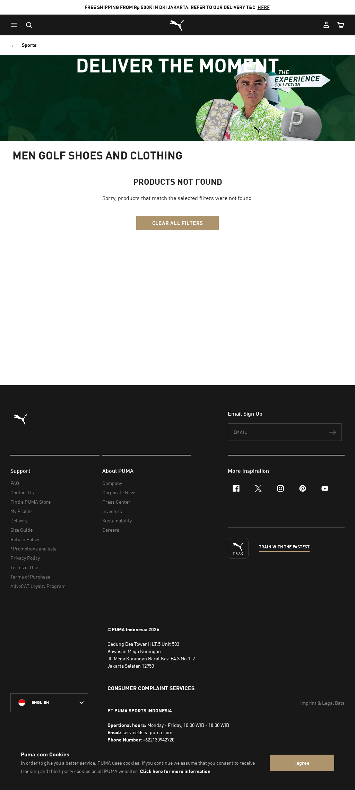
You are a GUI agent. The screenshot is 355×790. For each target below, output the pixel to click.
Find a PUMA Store (30, 502)
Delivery (18, 520)
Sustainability (117, 520)
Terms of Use (24, 567)
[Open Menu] (15, 25)
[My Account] (326, 25)
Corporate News (119, 492)
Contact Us (22, 492)
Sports (29, 45)
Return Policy (24, 539)
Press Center (116, 502)
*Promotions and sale (33, 549)
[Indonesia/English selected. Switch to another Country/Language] (49, 703)
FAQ (14, 483)
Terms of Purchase (30, 577)
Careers (110, 530)
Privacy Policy (25, 558)
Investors (112, 511)
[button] (15, 25)
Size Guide (21, 530)
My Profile (21, 511)
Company (112, 483)
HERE (264, 7)
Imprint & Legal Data (322, 703)
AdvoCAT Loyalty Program (38, 586)
